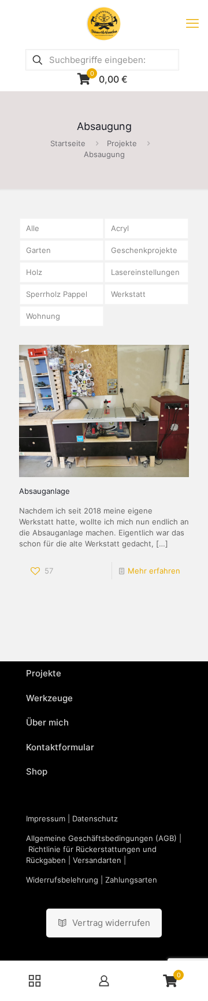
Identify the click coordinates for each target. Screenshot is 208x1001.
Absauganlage (44, 491)
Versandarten (97, 860)
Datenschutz (95, 818)
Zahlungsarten (131, 879)
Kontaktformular (60, 747)
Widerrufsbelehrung (62, 879)
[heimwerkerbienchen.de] (104, 23)
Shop (36, 771)
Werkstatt (128, 294)
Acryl (120, 228)
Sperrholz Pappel (56, 294)
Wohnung (43, 316)
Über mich (47, 722)
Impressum (45, 818)
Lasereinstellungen (145, 272)
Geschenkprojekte (144, 250)
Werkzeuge (49, 698)
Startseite (68, 143)
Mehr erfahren (154, 570)
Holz (34, 272)
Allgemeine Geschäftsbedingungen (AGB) (101, 838)
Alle (32, 228)
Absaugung (104, 154)
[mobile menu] (192, 23)
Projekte (122, 143)
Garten (38, 250)
